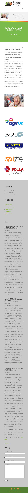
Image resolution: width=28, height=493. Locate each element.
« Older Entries (7, 443)
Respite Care (8, 214)
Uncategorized (7, 230)
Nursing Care (8, 211)
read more (13, 294)
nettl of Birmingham (16, 491)
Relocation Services (10, 209)
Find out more (14, 34)
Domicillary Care (9, 204)
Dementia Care (9, 213)
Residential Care (9, 206)
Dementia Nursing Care (10, 207)
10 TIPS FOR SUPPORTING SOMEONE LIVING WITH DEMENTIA (13, 368)
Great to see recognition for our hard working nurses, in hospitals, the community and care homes (13, 299)
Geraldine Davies (9, 228)
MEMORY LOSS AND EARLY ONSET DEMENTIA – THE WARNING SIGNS (13, 226)
